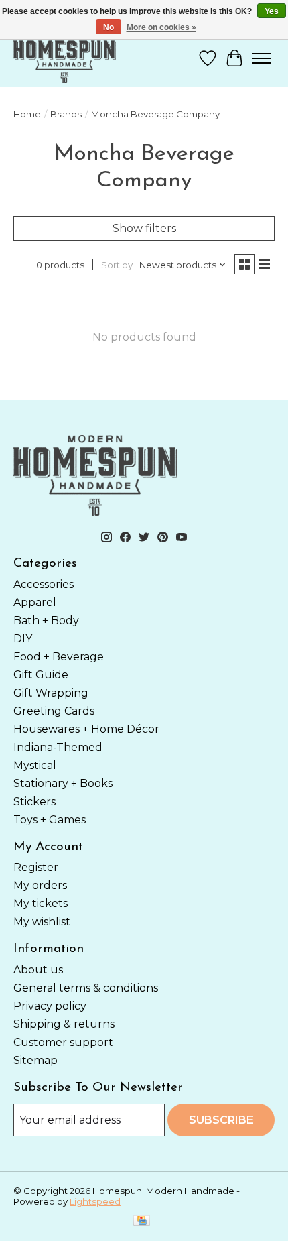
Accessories (43, 584)
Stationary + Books (63, 783)
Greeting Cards (53, 711)
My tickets (40, 903)
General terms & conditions (85, 988)
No (108, 27)
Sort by (117, 264)
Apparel (34, 602)
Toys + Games (49, 819)
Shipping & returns (64, 1024)
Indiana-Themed (57, 747)
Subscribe (221, 1120)
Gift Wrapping (50, 693)
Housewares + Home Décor (86, 729)
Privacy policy (49, 1006)
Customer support (63, 1042)
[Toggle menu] (261, 58)
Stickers (34, 801)
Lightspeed (95, 1201)
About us (38, 969)
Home (27, 114)
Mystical (34, 765)
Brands (66, 114)
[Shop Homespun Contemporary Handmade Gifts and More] (64, 58)
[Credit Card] (141, 1221)
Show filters (144, 228)
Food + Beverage (58, 656)
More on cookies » (161, 27)
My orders (40, 885)
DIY (22, 638)
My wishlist (41, 921)
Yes (272, 11)
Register (35, 867)
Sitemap (35, 1060)
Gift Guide (40, 674)
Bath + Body (46, 620)
